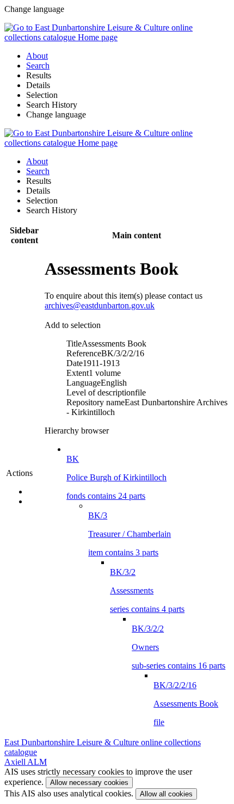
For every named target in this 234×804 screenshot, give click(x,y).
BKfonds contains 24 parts (116, 477)
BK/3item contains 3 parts (129, 534)
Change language (56, 114)
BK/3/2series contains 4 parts (147, 590)
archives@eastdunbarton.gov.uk (100, 305)
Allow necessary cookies (89, 782)
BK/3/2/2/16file (185, 704)
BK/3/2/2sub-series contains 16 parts (178, 647)
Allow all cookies (166, 794)
